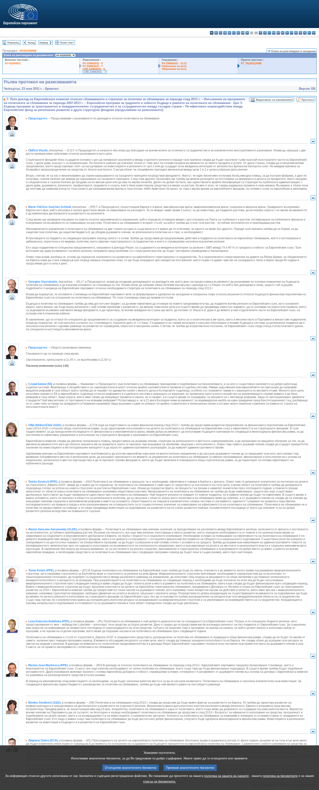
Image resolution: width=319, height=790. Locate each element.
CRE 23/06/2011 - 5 (94, 69)
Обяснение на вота (174, 66)
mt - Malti (278, 33)
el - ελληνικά (238, 33)
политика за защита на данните (226, 776)
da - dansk (225, 33)
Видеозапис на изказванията (274, 99)
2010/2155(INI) (27, 50)
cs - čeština (220, 33)
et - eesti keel (234, 33)
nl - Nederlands (282, 33)
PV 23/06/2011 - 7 (93, 66)
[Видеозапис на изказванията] (12, 135)
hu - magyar (274, 33)
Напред (43, 42)
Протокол (307, 99)
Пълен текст (67, 42)
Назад (31, 42)
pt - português (291, 33)
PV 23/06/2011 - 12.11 (174, 63)
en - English (243, 33)
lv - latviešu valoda (265, 33)
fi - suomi (309, 33)
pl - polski (287, 33)
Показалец (13, 42)
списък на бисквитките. (159, 781)
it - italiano (260, 33)
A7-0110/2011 (13, 63)
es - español (216, 33)
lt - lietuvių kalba (269, 33)
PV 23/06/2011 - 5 (93, 63)
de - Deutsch (229, 33)
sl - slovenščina (305, 33)
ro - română (296, 33)
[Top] (313, 142)
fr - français (247, 33)
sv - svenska (313, 33)
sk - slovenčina (300, 33)
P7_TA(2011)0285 (251, 63)
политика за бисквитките (280, 776)
